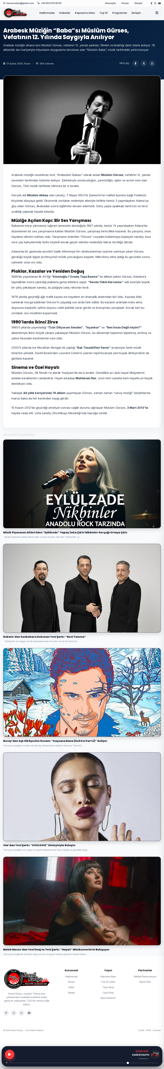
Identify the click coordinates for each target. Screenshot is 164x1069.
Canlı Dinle (108, 992)
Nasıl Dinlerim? (108, 998)
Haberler (64, 13)
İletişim (138, 3)
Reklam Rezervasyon (145, 976)
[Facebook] (6, 1013)
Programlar (119, 13)
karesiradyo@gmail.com (20, 3)
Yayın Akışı (108, 987)
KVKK (148, 1030)
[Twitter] (21, 1013)
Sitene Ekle (145, 981)
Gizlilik (142, 1030)
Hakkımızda (47, 13)
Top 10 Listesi (108, 981)
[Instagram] (14, 1013)
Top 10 (103, 13)
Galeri (71, 987)
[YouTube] (29, 1013)
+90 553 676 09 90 (51, 3)
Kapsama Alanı (85, 13)
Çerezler (157, 1030)
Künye (125, 3)
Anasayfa (110, 3)
